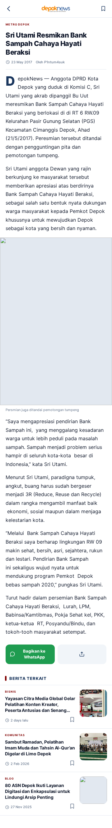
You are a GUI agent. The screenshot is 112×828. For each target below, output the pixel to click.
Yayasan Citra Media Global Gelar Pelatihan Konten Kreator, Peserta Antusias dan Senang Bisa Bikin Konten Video (40, 707)
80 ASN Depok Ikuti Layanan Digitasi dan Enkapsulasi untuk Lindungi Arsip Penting (37, 791)
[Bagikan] (82, 654)
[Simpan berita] (103, 8)
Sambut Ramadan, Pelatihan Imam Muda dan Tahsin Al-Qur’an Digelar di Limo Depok (40, 748)
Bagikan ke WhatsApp (34, 654)
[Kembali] (8, 8)
